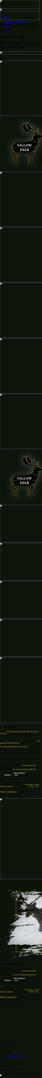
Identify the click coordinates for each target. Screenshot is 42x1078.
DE (5, 33)
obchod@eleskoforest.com (14, 1057)
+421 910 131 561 (12, 1055)
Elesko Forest (4, 18)
